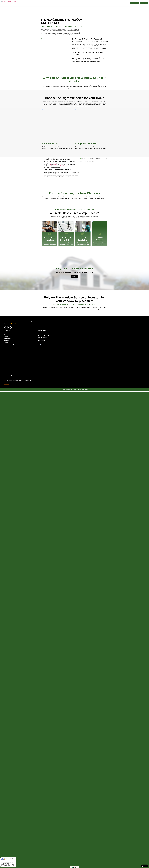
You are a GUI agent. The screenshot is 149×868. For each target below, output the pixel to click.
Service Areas (63, 2)
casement (57, 165)
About (45, 2)
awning (67, 165)
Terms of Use (85, 389)
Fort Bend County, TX (43, 332)
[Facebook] (5, 327)
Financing (78, 2)
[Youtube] (11, 327)
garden (71, 165)
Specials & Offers (89, 2)
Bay (52, 165)
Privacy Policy (79, 389)
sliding (61, 165)
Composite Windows (86, 143)
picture (64, 165)
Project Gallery (7, 338)
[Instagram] (8, 327)
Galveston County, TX (43, 333)
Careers (83, 2)
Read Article (6, 384)
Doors (56, 2)
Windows (50, 2)
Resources (6, 340)
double (49, 164)
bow (54, 165)
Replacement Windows (9, 332)
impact (74, 165)
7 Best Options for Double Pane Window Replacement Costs (18, 380)
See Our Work (71, 2)
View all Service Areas (43, 337)
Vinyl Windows (50, 143)
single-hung (55, 164)
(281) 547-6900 (12, 323)
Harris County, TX (42, 330)
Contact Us (6, 336)
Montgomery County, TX (43, 335)
